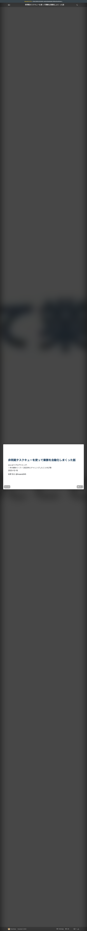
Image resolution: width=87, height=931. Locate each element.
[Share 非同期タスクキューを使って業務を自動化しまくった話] (71, 929)
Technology (61, 928)
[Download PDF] (78, 928)
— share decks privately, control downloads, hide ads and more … (43, 1)
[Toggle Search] (77, 5)
